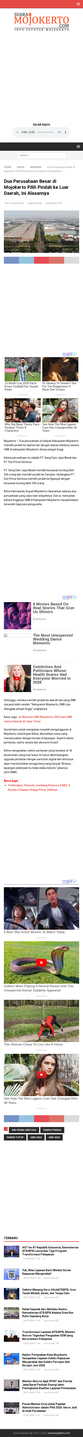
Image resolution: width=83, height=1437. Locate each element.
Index (20, 167)
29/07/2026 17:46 (31, 1343)
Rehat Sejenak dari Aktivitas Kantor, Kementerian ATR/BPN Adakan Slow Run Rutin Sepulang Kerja (47, 1313)
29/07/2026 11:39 (31, 1369)
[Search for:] (41, 155)
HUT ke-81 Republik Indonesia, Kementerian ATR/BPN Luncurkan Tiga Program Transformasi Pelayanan (50, 1251)
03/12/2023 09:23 (14, 203)
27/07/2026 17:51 (31, 1415)
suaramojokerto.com (59, 1433)
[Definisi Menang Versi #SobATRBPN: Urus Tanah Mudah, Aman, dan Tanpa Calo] (11, 1294)
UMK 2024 (54, 1137)
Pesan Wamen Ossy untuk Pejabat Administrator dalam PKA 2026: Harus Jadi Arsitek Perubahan (49, 1407)
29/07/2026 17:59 (31, 1278)
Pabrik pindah (52, 1130)
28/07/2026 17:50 (31, 1392)
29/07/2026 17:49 (31, 1320)
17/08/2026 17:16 (31, 1258)
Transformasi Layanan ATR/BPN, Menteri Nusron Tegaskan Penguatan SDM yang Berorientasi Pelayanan (48, 1335)
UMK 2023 (36, 1137)
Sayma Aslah (35, 203)
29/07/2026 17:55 (31, 1297)
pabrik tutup (15, 1137)
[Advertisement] (41, 76)
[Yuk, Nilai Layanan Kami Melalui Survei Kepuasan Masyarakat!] (11, 1274)
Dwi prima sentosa (24, 1130)
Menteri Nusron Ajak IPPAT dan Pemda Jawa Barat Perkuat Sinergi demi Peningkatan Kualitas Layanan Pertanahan (49, 1385)
